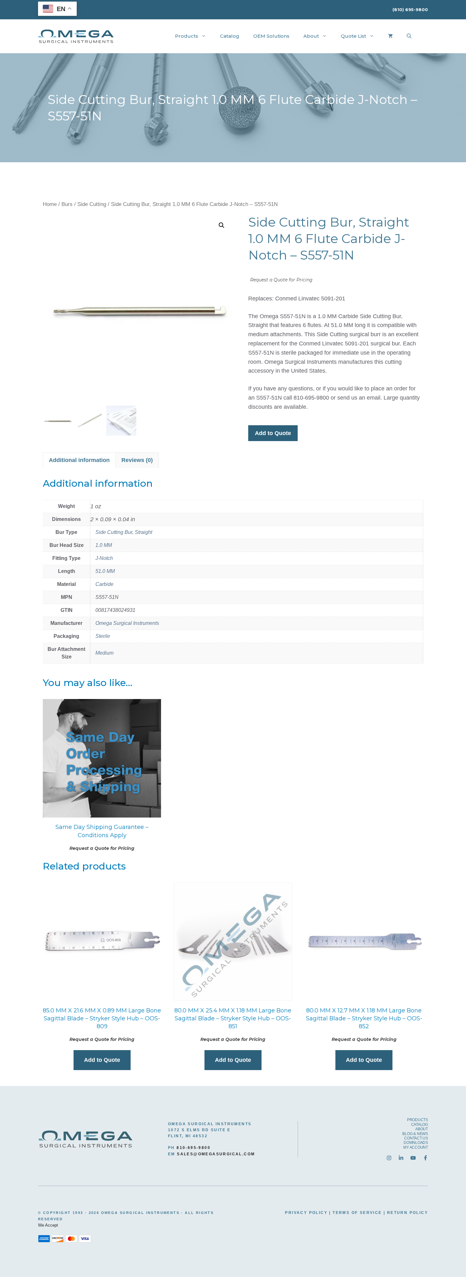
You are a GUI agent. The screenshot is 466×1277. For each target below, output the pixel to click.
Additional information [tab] (79, 460)
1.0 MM (103, 545)
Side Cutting (91, 204)
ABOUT (421, 1129)
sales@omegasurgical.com (216, 1154)
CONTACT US (416, 1138)
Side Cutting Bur (113, 532)
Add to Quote (273, 433)
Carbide (104, 584)
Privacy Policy (306, 1212)
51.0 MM (105, 571)
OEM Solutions (271, 36)
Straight (143, 532)
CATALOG (419, 1124)
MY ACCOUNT (415, 1147)
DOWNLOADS (416, 1142)
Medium (104, 653)
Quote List (353, 36)
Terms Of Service (357, 1212)
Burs (67, 204)
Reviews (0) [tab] (137, 460)
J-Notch (104, 558)
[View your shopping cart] (390, 36)
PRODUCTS (417, 1120)
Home (50, 204)
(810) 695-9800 (410, 9)
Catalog (229, 36)
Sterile (102, 636)
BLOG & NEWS (415, 1134)
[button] (221, 225)
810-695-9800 (193, 1147)
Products (186, 36)
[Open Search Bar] (409, 36)
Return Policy (407, 1212)
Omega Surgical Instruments (127, 623)
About (311, 36)
